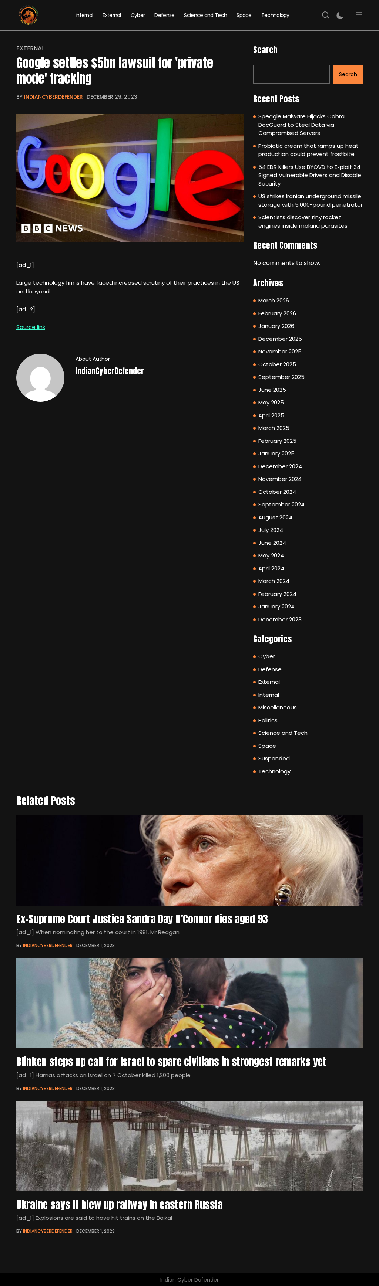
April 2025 (271, 415)
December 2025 (280, 339)
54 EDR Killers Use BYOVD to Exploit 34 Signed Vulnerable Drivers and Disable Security (309, 175)
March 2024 (273, 581)
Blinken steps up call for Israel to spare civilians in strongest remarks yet (171, 1062)
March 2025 (273, 428)
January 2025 (276, 453)
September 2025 (281, 377)
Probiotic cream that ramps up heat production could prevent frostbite (308, 150)
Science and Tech (205, 15)
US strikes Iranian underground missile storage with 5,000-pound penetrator (310, 200)
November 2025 (280, 351)
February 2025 (277, 441)
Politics (268, 720)
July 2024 (270, 530)
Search (265, 49)
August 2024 (275, 517)
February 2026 (277, 313)
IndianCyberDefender (53, 97)
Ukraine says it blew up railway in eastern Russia (119, 1205)
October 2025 (277, 364)
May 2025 (271, 402)
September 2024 (281, 504)
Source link (30, 327)
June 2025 (272, 390)
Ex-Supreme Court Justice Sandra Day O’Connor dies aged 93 (142, 919)
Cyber (138, 15)
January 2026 (276, 326)
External (112, 15)
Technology (275, 15)
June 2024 (272, 543)
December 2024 (280, 466)
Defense (164, 15)
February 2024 (277, 594)
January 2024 (276, 606)
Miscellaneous (277, 707)
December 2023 (280, 619)
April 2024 (271, 568)
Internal (84, 15)
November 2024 (280, 479)
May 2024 (271, 555)
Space (244, 15)
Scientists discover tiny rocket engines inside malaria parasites (303, 221)
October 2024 (277, 492)
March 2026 (273, 300)
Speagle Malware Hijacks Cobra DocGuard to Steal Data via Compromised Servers (301, 124)
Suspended (274, 758)
